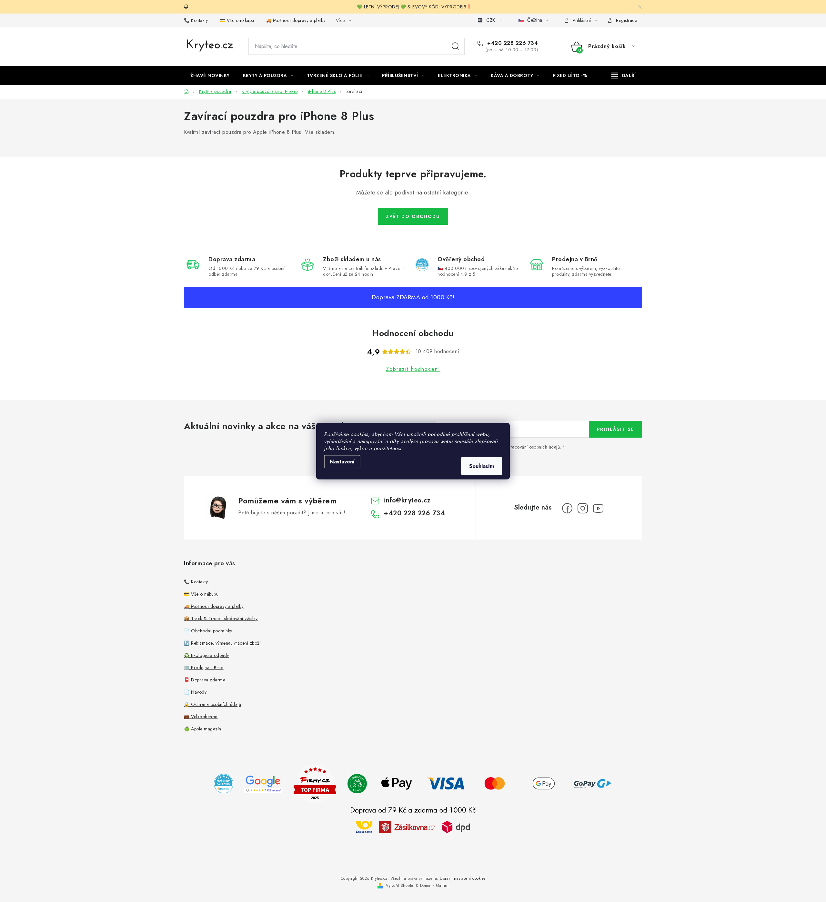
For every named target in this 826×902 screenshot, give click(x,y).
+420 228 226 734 (512, 43)
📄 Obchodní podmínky (208, 631)
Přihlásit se (615, 429)
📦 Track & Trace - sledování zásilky (221, 618)
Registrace (626, 20)
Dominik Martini (434, 885)
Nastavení (342, 461)
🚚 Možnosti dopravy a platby (296, 20)
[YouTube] (598, 508)
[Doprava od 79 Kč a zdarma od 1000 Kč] (413, 826)
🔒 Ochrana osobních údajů (212, 704)
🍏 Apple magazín (202, 729)
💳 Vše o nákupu (237, 20)
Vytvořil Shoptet (400, 885)
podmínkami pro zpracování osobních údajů (515, 447)
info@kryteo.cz (407, 500)
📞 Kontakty (196, 20)
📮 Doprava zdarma (204, 680)
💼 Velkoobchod (201, 716)
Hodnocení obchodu (413, 333)
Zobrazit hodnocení (413, 369)
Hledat (456, 46)
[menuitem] (210, 75)
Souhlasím (481, 466)
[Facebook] (567, 508)
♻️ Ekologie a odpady (206, 655)
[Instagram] (583, 508)
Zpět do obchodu (413, 216)
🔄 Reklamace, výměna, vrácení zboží (222, 643)
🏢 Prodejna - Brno (204, 667)
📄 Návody (195, 692)
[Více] (623, 75)
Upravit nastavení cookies (463, 878)
